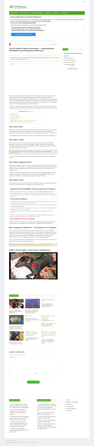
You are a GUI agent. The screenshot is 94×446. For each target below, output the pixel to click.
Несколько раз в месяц (69, 62)
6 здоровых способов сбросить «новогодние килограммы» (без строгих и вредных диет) (19, 430)
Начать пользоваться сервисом (23, 34)
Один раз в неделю (68, 58)
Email (35, 373)
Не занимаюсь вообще (69, 64)
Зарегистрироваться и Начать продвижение (22, 218)
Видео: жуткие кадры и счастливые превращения (21, 121)
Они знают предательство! (16, 117)
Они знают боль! (14, 113)
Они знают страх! (14, 118)
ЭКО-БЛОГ (64, 12)
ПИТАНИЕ (47, 12)
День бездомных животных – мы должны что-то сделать (23, 120)
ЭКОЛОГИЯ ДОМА (24, 12)
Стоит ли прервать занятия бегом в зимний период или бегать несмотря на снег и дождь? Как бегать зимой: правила (19, 406)
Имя (10, 373)
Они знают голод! (14, 115)
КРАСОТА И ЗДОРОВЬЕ (37, 12)
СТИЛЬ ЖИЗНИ (14, 12)
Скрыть (31, 111)
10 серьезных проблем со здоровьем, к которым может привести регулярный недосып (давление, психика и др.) (19, 418)
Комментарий (12, 357)
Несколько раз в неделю (70, 60)
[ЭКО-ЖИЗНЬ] (18, 5)
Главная (68, 400)
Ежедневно (66, 55)
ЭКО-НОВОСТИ (56, 12)
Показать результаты (73, 68)
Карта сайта (69, 410)
